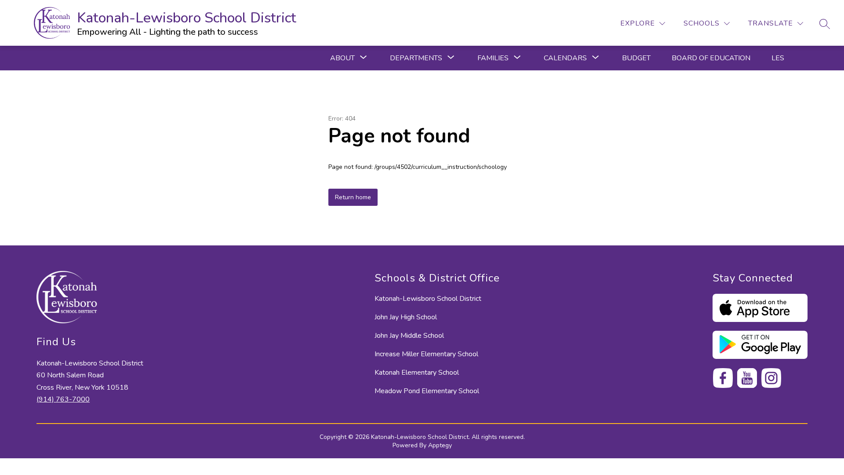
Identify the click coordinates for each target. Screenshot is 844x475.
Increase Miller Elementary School (426, 354)
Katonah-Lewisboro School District (428, 298)
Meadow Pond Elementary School (427, 391)
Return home (353, 197)
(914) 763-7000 (63, 399)
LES (777, 58)
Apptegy (440, 445)
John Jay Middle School (409, 335)
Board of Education (711, 58)
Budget (636, 58)
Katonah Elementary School (417, 372)
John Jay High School (406, 317)
